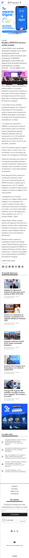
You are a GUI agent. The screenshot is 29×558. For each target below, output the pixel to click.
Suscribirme (14, 514)
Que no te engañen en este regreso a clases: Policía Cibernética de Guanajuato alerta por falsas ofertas (15, 456)
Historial (14, 489)
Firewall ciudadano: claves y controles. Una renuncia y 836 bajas (15, 470)
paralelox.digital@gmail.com (14, 545)
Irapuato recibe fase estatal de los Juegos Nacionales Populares (14, 343)
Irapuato (4, 40)
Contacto (14, 486)
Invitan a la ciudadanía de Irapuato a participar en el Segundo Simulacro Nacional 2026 (14, 317)
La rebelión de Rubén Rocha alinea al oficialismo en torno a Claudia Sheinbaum (16, 449)
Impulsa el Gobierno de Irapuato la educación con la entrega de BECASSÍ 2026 (14, 292)
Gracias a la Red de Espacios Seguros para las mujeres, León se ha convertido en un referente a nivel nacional (16, 464)
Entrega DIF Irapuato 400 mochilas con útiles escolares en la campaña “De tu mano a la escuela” (15, 393)
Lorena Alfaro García (8, 260)
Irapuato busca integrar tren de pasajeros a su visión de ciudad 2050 (14, 368)
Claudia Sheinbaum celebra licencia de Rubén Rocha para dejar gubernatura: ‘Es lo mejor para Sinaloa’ (15, 442)
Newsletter (14, 491)
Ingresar (15, 494)
